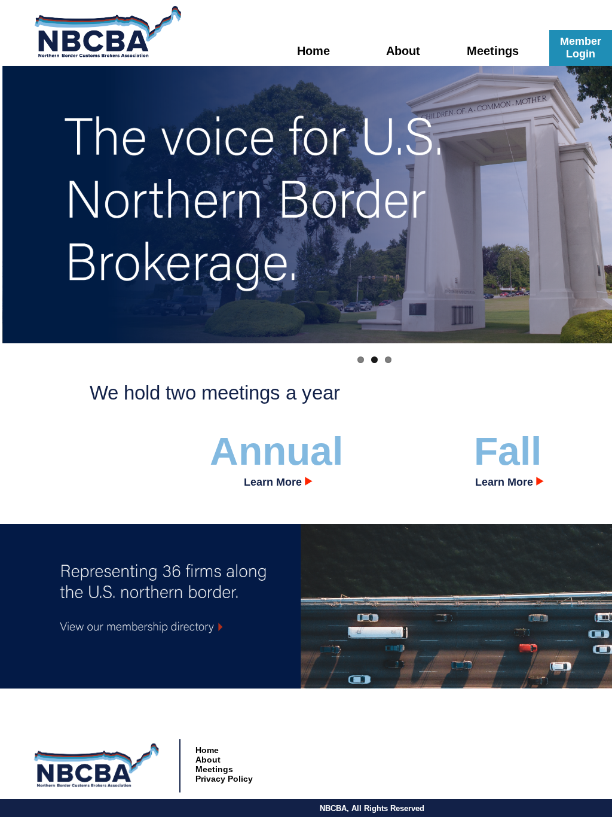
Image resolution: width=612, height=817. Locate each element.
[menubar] (402, 51)
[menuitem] (313, 51)
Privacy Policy (224, 779)
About (403, 50)
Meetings (214, 769)
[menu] (225, 764)
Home (313, 50)
